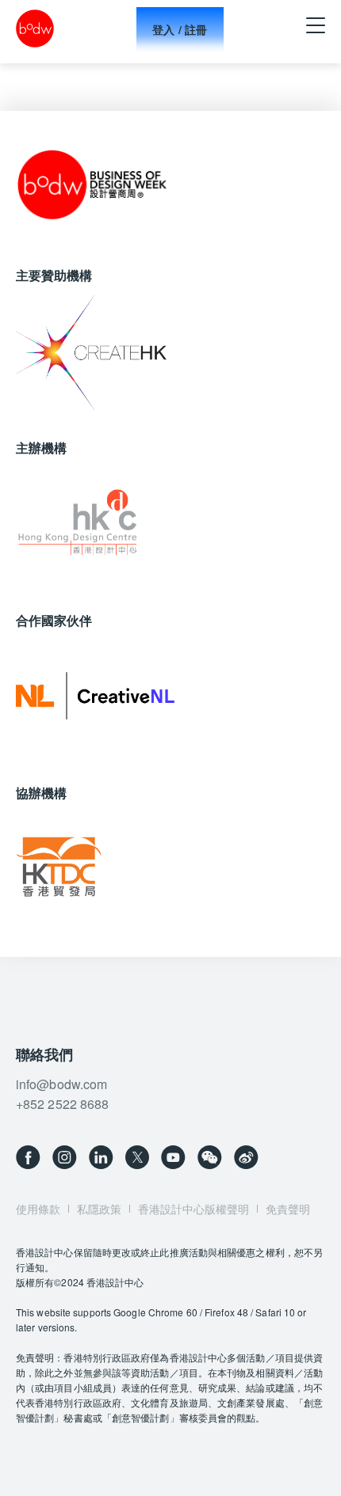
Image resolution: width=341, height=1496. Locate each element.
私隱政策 (99, 1209)
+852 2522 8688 (62, 1104)
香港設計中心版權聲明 (193, 1209)
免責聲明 (288, 1209)
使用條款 (38, 1209)
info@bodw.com (61, 1084)
